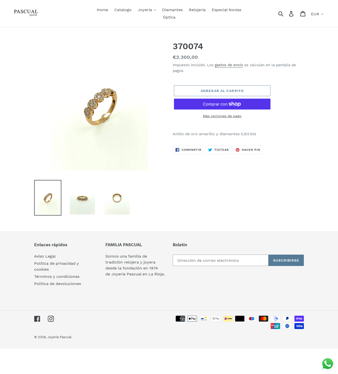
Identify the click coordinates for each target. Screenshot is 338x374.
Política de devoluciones (57, 283)
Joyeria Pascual (60, 337)
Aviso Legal (45, 256)
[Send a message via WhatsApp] (328, 364)
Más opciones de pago (222, 116)
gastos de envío (229, 65)
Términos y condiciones (56, 276)
